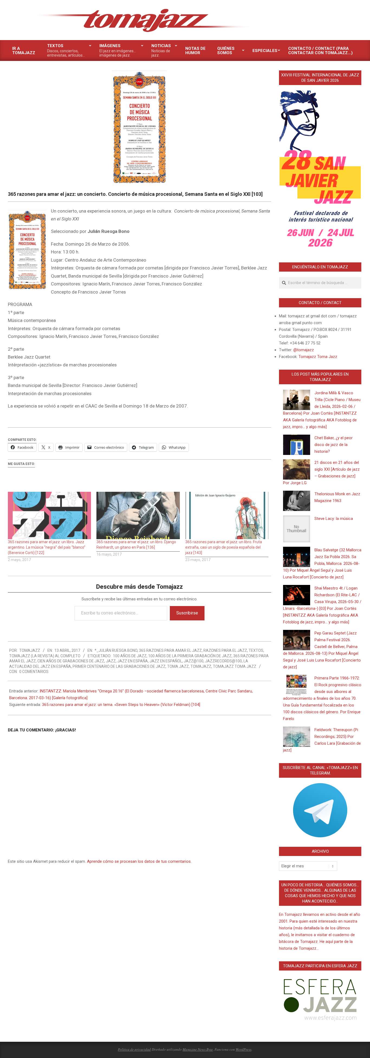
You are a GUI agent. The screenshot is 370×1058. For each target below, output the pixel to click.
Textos (256, 650)
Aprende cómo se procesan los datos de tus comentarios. (139, 861)
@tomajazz (303, 349)
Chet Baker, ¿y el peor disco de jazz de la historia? (333, 444)
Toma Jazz (178, 666)
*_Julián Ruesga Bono (116, 650)
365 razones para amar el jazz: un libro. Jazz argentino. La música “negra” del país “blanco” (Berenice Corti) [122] (46, 547)
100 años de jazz (130, 656)
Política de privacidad (134, 1049)
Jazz (111, 661)
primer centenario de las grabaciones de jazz (119, 666)
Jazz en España (132, 661)
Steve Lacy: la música (333, 518)
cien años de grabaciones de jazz (70, 661)
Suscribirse (187, 613)
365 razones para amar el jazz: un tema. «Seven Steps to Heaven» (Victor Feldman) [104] (121, 704)
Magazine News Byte (198, 1049)
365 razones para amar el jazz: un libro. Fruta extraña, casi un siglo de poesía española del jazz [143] (223, 547)
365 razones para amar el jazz (170, 650)
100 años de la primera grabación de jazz (190, 656)
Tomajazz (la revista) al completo (44, 656)
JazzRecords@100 (223, 661)
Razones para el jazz (225, 650)
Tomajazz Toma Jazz (234, 666)
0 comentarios (33, 671)
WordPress (243, 1049)
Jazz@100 (193, 661)
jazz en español (166, 661)
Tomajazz (200, 666)
